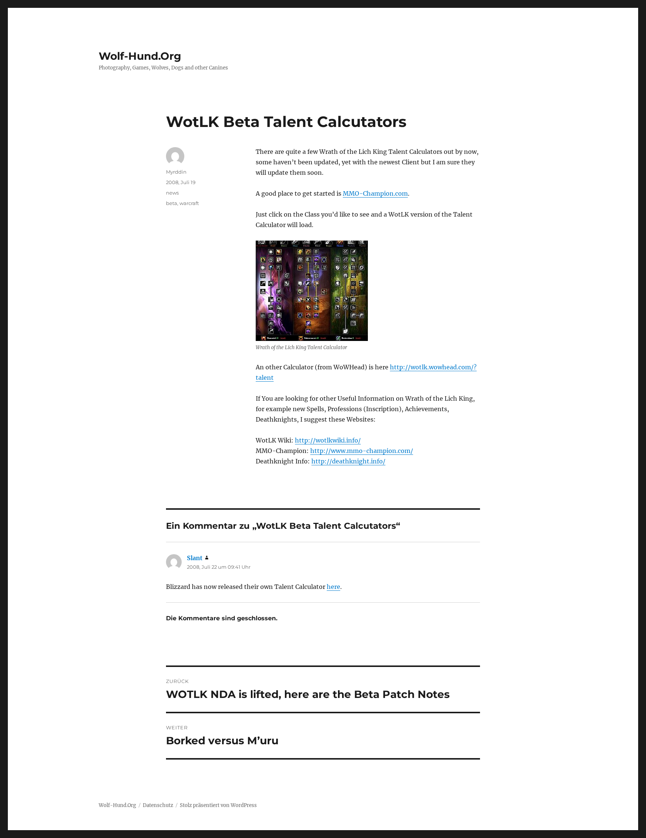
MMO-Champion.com (375, 193)
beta (171, 203)
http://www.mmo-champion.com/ (361, 450)
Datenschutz (158, 805)
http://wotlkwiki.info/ (328, 440)
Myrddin (176, 172)
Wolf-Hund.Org (140, 56)
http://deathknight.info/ (348, 461)
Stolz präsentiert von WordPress (218, 805)
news (172, 193)
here (333, 586)
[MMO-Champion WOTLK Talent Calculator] (312, 290)
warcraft (189, 203)
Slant (195, 558)
